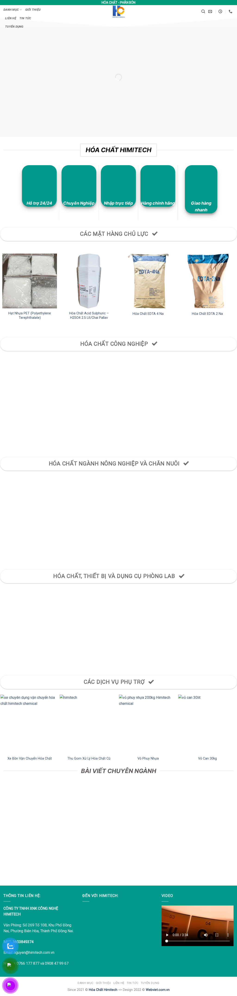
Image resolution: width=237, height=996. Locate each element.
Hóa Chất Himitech (103, 990)
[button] (203, 11)
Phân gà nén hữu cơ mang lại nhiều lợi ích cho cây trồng (89, 830)
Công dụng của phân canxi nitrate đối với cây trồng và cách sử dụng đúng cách (29, 833)
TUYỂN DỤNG (14, 26)
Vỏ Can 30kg (207, 759)
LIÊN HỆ (10, 18)
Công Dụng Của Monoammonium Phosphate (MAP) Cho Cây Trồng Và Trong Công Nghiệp (148, 835)
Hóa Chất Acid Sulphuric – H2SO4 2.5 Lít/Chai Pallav (89, 315)
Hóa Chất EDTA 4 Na (148, 314)
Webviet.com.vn (158, 990)
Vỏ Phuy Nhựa (148, 759)
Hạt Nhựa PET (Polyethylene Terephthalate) (29, 315)
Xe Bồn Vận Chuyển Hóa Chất (29, 759)
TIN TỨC (25, 18)
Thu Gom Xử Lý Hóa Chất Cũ (88, 759)
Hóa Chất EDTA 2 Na (207, 314)
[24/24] (220, 11)
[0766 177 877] (231, 11)
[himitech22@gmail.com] (210, 11)
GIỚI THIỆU (33, 9)
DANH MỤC (11, 9)
